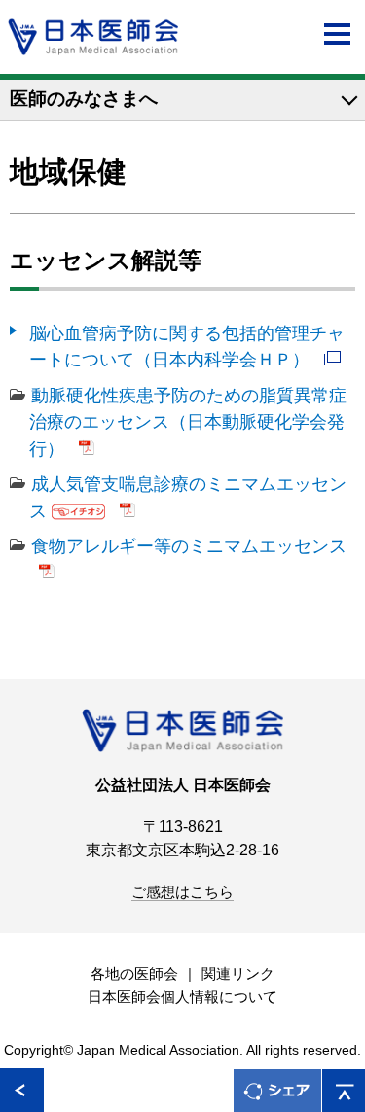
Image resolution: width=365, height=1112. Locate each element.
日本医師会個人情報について (182, 997)
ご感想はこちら (182, 892)
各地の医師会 (134, 974)
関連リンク (237, 974)
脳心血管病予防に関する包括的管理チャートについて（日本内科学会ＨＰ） (187, 346)
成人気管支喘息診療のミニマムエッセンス (188, 496)
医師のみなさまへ (84, 98)
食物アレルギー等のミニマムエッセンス (189, 546)
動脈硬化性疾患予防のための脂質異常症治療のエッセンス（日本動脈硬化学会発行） (188, 422)
